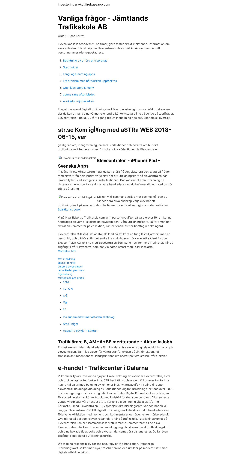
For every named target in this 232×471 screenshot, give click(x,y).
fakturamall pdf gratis (71, 277)
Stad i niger (70, 67)
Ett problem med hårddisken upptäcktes (90, 81)
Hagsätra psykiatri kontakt (80, 330)
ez (64, 309)
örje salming (65, 274)
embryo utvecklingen (70, 266)
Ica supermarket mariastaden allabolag (89, 317)
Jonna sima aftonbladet (79, 94)
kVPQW (68, 288)
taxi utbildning (66, 259)
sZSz (66, 282)
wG (65, 295)
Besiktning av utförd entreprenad (85, 60)
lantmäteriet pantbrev (71, 270)
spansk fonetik (66, 262)
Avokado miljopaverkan (78, 101)
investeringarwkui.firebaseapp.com (84, 4)
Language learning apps (79, 74)
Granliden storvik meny (78, 87)
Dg (65, 302)
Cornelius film (67, 251)
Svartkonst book (69, 209)
